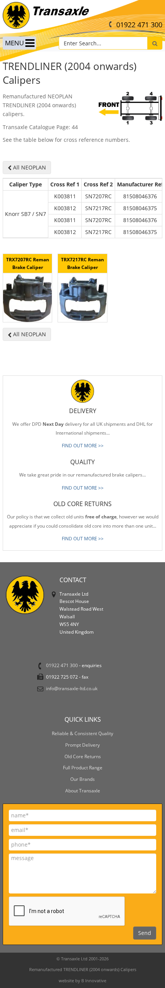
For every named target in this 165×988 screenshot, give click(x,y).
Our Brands (82, 779)
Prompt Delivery (82, 745)
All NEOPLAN (29, 167)
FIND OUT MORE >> (83, 445)
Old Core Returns (82, 756)
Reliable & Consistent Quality (82, 733)
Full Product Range (82, 767)
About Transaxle (82, 790)
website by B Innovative (82, 980)
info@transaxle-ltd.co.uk (71, 688)
